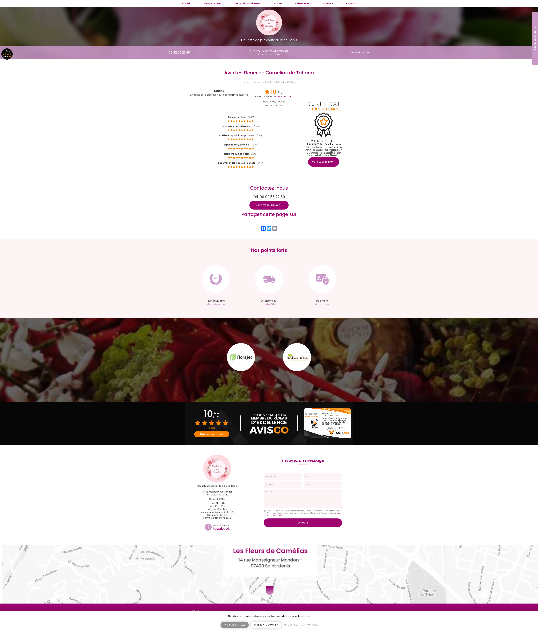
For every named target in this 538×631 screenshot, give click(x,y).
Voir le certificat (323, 161)
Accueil (186, 3)
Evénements (302, 3)
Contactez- (359, 52)
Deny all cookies (267, 624)
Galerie (327, 3)
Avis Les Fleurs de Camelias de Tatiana (279, 82)
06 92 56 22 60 (179, 52)
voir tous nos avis (282, 96)
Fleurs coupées (212, 3)
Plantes (277, 3)
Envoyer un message (269, 205)
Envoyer (303, 522)
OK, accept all (235, 624)
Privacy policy (310, 625)
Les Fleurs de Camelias (252, 82)
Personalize (292, 625)
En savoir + (194, 610)
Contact (351, 3)
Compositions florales (247, 3)
